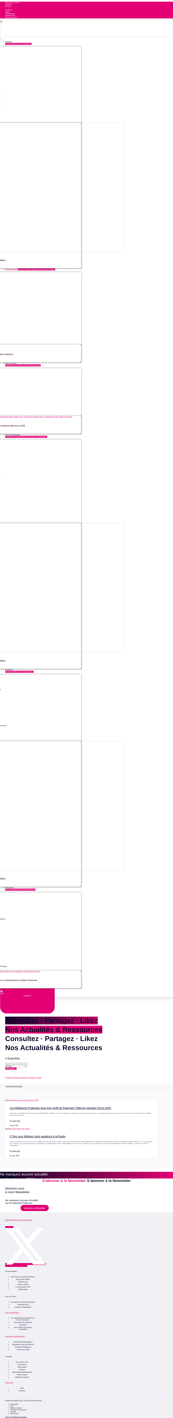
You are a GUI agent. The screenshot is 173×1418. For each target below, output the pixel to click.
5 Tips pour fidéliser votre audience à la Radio (37, 1136)
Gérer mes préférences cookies (16, 1417)
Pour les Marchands (12, 1312)
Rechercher (10, 1069)
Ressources (9, 1383)
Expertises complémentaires (15, 1336)
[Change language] (2, 992)
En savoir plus (15, 1121)
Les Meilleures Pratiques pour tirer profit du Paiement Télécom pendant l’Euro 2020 (60, 1108)
